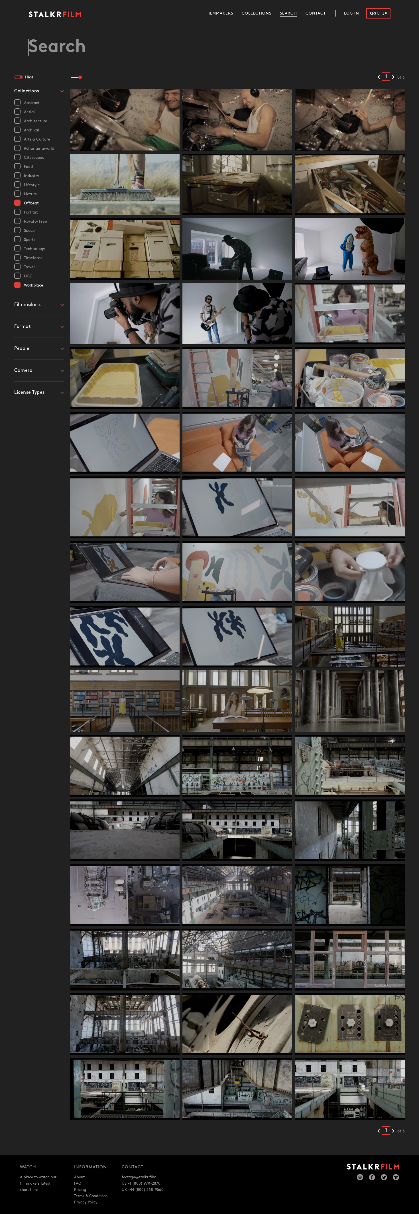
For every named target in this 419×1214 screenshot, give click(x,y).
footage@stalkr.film (139, 1177)
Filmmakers (219, 13)
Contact (316, 13)
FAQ (77, 1183)
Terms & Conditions (90, 1196)
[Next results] (393, 77)
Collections (256, 13)
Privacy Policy (85, 1202)
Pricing (80, 1189)
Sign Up (378, 14)
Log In (351, 13)
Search (288, 13)
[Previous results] (378, 77)
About (79, 1177)
